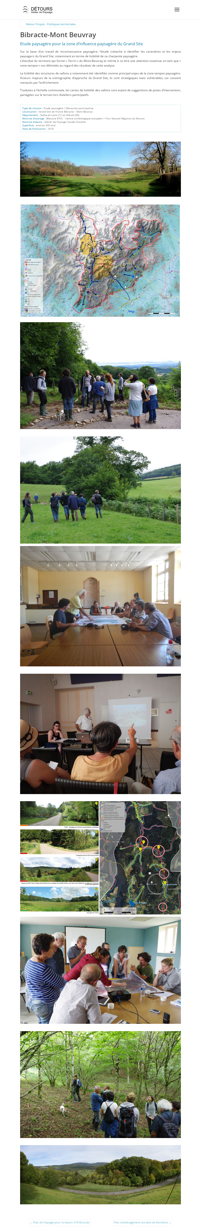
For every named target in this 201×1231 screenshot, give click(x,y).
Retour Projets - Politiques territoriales (51, 24)
